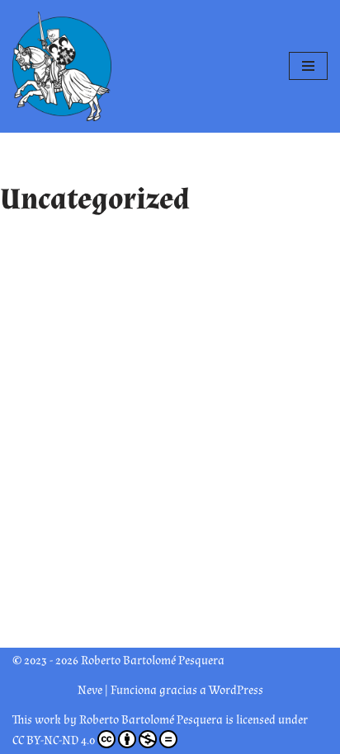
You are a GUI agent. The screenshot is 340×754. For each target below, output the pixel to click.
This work (36, 720)
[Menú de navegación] (308, 66)
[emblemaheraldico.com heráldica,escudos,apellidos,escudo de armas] (61, 66)
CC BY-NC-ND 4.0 (53, 740)
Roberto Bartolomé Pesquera (151, 720)
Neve (90, 690)
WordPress (236, 690)
